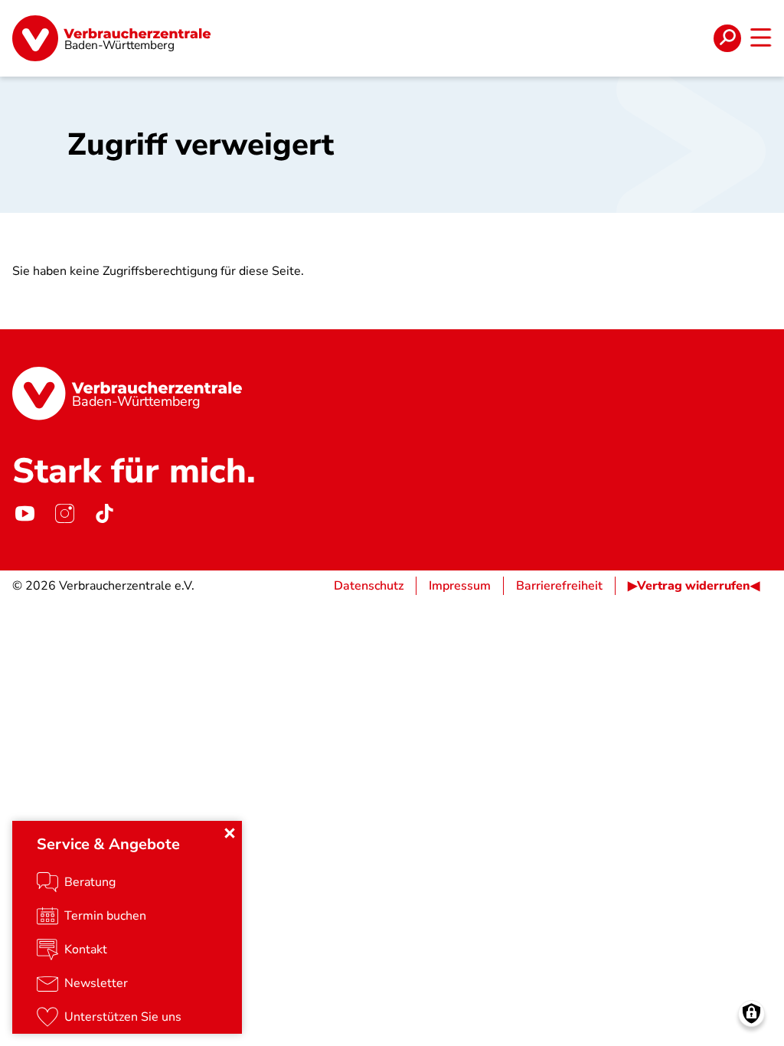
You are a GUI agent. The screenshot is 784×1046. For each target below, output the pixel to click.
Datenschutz (368, 585)
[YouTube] (24, 514)
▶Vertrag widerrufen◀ (694, 585)
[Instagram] (64, 514)
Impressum (460, 585)
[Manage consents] (751, 1013)
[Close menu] (230, 833)
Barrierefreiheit (559, 585)
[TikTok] (104, 514)
